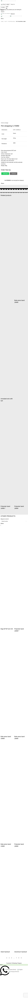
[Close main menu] (1, 1)
